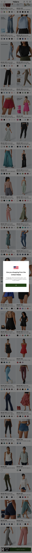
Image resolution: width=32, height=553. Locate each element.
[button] (16, 267)
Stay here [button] (9, 277)
